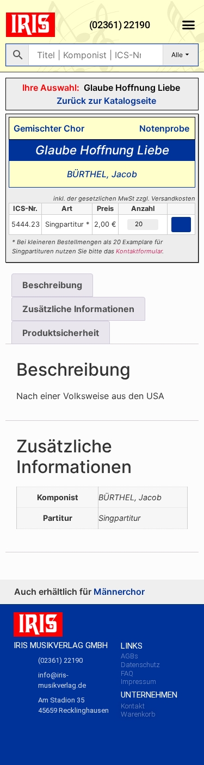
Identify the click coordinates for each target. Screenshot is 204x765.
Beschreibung (52, 284)
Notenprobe (162, 128)
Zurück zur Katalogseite (105, 100)
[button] (188, 25)
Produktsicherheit (60, 332)
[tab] (52, 285)
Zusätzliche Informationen (78, 308)
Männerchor (119, 591)
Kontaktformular (139, 251)
